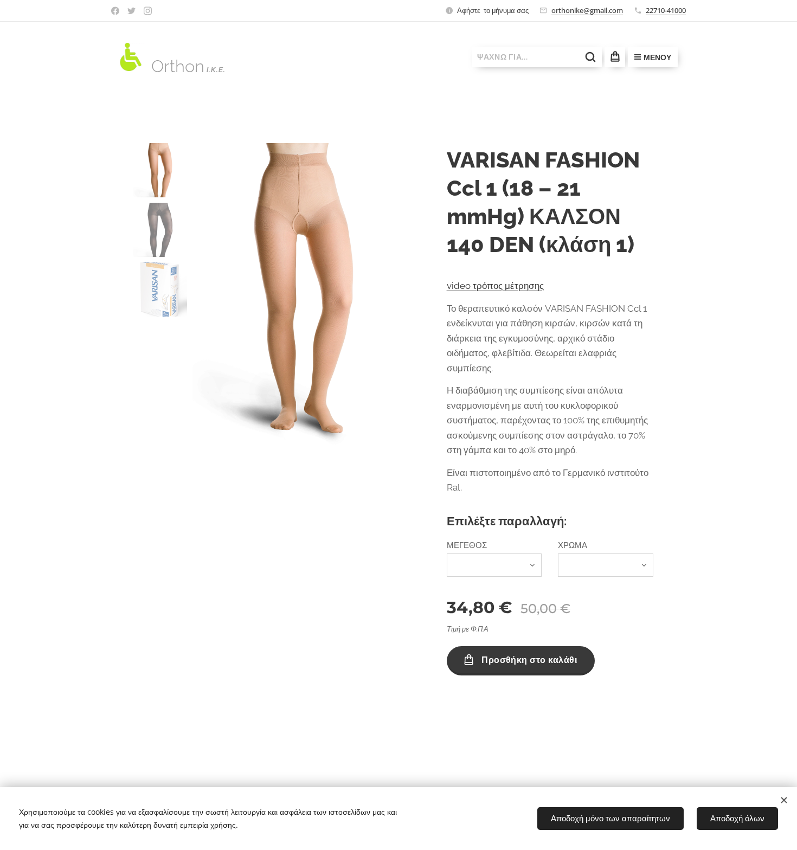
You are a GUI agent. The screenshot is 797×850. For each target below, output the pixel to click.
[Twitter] (131, 11)
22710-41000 (666, 10)
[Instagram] (148, 11)
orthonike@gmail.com (587, 10)
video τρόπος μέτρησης (495, 285)
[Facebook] (115, 11)
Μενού (657, 57)
